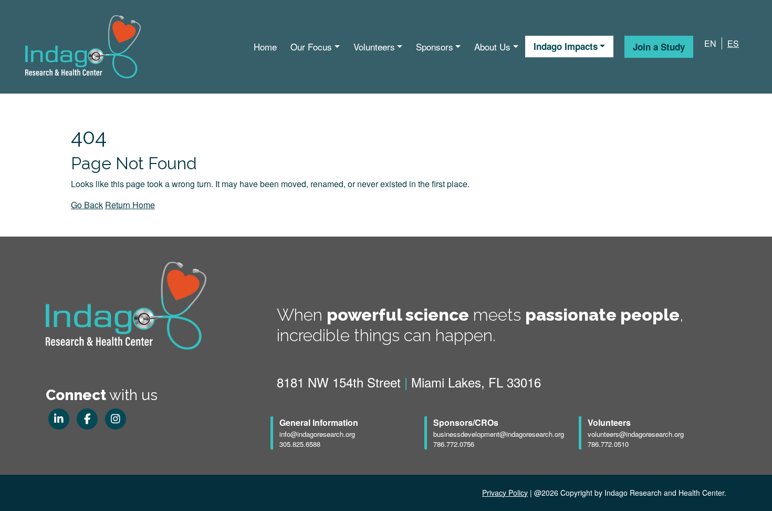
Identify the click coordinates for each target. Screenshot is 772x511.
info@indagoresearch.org (317, 434)
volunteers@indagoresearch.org (636, 434)
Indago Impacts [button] (566, 46)
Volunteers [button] (374, 46)
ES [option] (733, 43)
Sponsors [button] (434, 46)
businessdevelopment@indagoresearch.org (498, 434)
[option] (730, 43)
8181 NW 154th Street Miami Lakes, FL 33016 (409, 382)
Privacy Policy (505, 492)
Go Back (87, 205)
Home (265, 46)
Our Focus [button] (311, 46)
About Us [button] (492, 46)
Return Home (130, 205)
